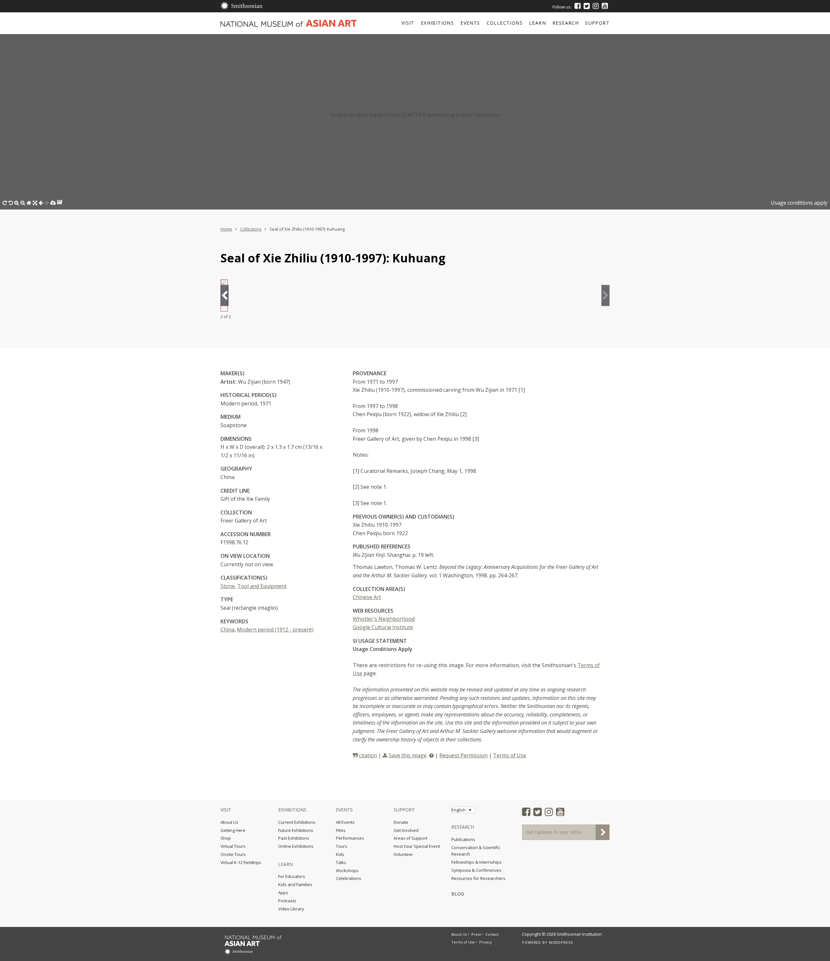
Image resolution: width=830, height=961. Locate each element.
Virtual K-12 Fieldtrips (240, 862)
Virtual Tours (232, 846)
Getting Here (232, 830)
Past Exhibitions (293, 838)
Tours (341, 846)
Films (341, 830)
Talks (341, 862)
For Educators (291, 876)
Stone (227, 586)
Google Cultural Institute (383, 627)
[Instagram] (596, 5)
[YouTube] (605, 5)
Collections (251, 229)
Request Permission (463, 755)
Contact (492, 934)
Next (605, 295)
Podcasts (287, 901)
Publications (463, 839)
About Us (229, 822)
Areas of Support (410, 838)
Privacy (485, 942)
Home (226, 229)
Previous (224, 295)
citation (368, 755)
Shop (225, 838)
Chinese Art (367, 597)
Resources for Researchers (478, 878)
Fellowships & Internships (476, 862)
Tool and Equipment (262, 586)
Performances (350, 838)
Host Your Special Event (417, 846)
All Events (345, 822)
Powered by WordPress (547, 942)
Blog (457, 894)
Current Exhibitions (296, 822)
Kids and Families (295, 884)
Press (476, 934)
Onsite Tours (233, 854)
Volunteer (403, 854)
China (227, 629)
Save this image (408, 755)
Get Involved (406, 830)
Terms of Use (509, 755)
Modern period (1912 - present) (275, 629)
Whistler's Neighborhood (384, 618)
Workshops (347, 870)
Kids (340, 854)
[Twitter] (587, 5)
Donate (401, 822)
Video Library (291, 909)
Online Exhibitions (296, 846)
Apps (283, 892)
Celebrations (348, 878)
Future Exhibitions (295, 830)
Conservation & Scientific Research (475, 851)
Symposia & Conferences (476, 870)
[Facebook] (578, 5)
